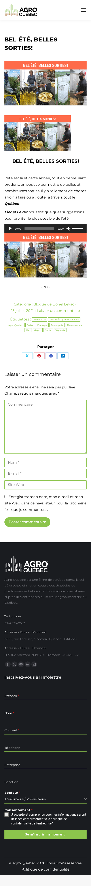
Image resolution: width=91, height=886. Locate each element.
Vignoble (60, 330)
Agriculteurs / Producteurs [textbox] (25, 799)
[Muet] (68, 228)
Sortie (48, 330)
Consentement (18, 810)
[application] (45, 228)
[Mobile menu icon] (83, 10)
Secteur (12, 793)
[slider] (78, 228)
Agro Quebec (15, 325)
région (37, 330)
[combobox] (45, 799)
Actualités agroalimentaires (64, 319)
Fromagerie (57, 325)
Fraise (30, 325)
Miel (28, 330)
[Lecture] (10, 228)
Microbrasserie (75, 325)
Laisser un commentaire (58, 311)
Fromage (42, 325)
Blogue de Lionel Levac (53, 304)
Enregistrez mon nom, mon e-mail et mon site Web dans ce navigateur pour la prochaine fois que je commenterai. (45, 503)
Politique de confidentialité (45, 869)
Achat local (40, 319)
